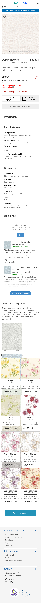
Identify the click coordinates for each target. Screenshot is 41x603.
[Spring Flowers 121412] (30, 478)
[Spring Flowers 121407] (30, 442)
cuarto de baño (9, 208)
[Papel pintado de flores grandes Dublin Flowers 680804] (20, 398)
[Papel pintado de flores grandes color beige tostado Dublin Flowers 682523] (20, 429)
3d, (12, 206)
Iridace (11, 417)
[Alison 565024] (10, 368)
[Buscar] (38, 3)
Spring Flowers (10, 454)
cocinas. (19, 208)
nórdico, (32, 206)
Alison (10, 381)
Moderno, (7, 206)
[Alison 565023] (30, 368)
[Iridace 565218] (10, 405)
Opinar (20, 235)
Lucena (30, 417)
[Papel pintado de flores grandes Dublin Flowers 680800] (20, 336)
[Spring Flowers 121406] (10, 442)
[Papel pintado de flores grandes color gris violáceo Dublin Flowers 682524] (20, 460)
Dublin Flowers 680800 (11, 351)
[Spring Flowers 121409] (10, 478)
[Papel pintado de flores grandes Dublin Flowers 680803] (20, 367)
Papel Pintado (10, 7)
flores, (16, 206)
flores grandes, (23, 206)
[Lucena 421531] (30, 405)
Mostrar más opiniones (20, 293)
